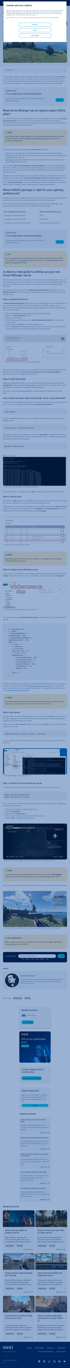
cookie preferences (46, 12)
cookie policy (39, 13)
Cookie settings (35, 35)
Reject (34, 15)
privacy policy (50, 13)
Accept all (17, 17)
